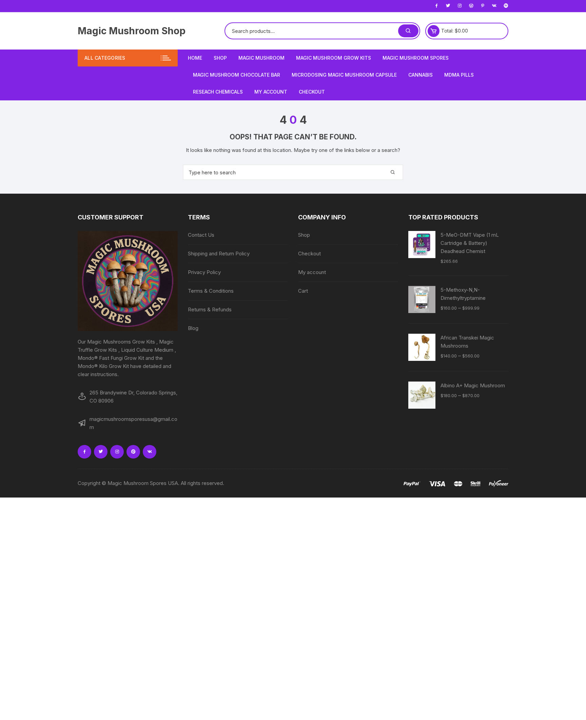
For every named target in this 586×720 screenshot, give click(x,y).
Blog (193, 328)
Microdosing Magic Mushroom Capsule (344, 75)
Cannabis (420, 75)
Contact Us (201, 235)
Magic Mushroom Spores (416, 58)
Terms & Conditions (211, 291)
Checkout (312, 92)
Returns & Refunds (210, 309)
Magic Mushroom (261, 58)
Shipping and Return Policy (219, 253)
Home (195, 58)
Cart (303, 291)
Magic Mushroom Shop (131, 31)
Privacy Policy (204, 272)
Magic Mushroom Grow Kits (333, 58)
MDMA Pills (459, 75)
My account (270, 92)
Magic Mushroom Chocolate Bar (236, 75)
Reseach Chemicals (218, 92)
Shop (220, 58)
